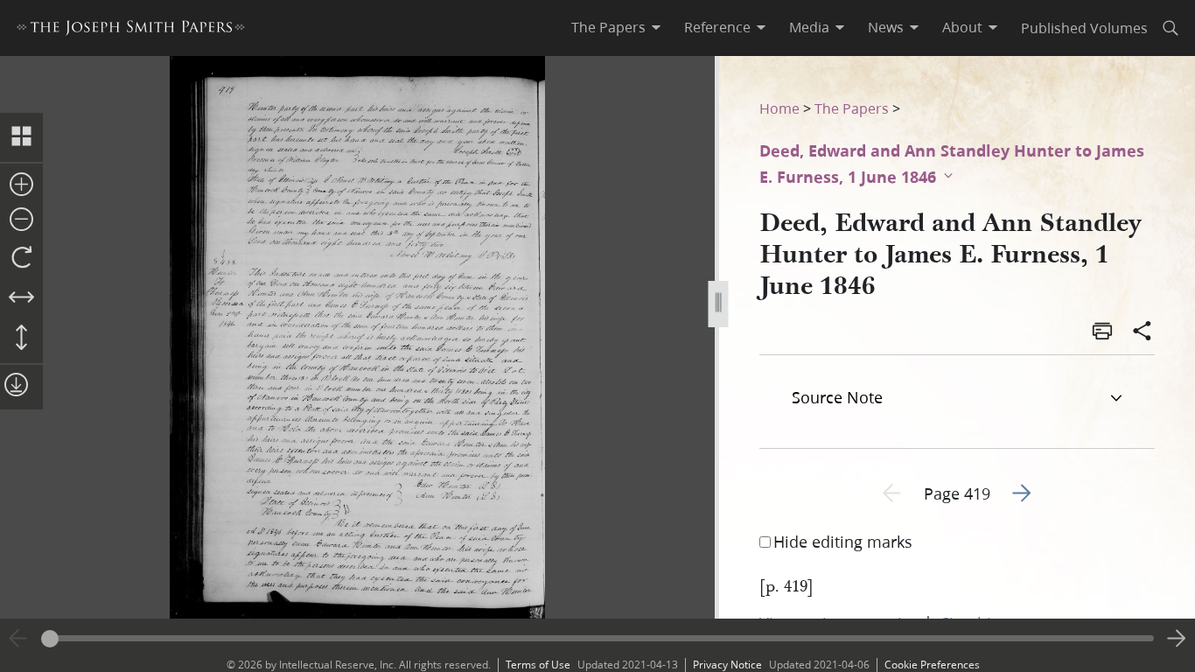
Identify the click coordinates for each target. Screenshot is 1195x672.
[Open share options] (1142, 332)
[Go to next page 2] (1177, 639)
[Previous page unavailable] (18, 639)
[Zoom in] (21, 186)
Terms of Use (538, 664)
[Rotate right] (21, 258)
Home (779, 108)
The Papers (851, 108)
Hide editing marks (842, 541)
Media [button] (809, 27)
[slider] (597, 638)
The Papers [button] (608, 27)
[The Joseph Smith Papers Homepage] (130, 30)
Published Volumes (1084, 28)
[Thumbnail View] (21, 137)
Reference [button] (717, 27)
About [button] (962, 27)
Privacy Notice (727, 664)
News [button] (886, 27)
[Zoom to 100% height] (21, 338)
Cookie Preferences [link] (932, 664)
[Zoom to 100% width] (21, 298)
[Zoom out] (21, 220)
